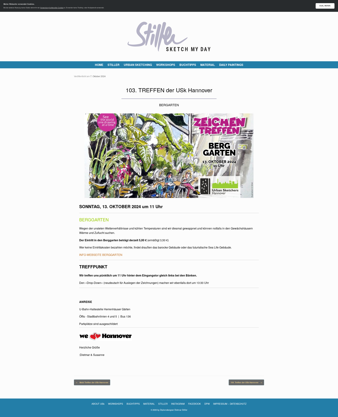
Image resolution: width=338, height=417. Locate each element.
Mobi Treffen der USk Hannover (92, 382)
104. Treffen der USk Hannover (246, 382)
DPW (207, 403)
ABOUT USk (98, 403)
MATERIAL (207, 65)
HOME (99, 65)
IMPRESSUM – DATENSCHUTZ (229, 403)
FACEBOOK (194, 403)
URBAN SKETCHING (138, 65)
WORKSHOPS (165, 65)
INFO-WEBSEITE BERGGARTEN (100, 255)
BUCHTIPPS (187, 65)
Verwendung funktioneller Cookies (51, 8)
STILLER (114, 65)
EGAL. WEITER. (325, 6)
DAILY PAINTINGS (231, 65)
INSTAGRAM (178, 403)
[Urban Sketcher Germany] (169, 36)
